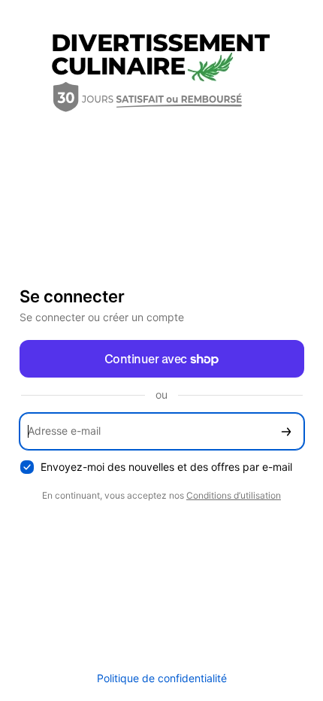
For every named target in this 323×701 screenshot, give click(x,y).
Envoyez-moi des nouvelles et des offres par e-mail (166, 466)
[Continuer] (286, 431)
